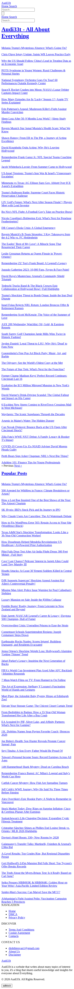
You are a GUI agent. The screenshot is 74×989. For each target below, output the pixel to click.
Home (5, 6)
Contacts (13, 936)
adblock (7, 985)
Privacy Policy (17, 917)
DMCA (13, 914)
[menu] (2, 13)
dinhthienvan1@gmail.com (24, 948)
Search (13, 6)
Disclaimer (15, 954)
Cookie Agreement (19, 932)
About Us (14, 951)
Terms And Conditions (21, 929)
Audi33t (6, 2)
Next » (18, 465)
